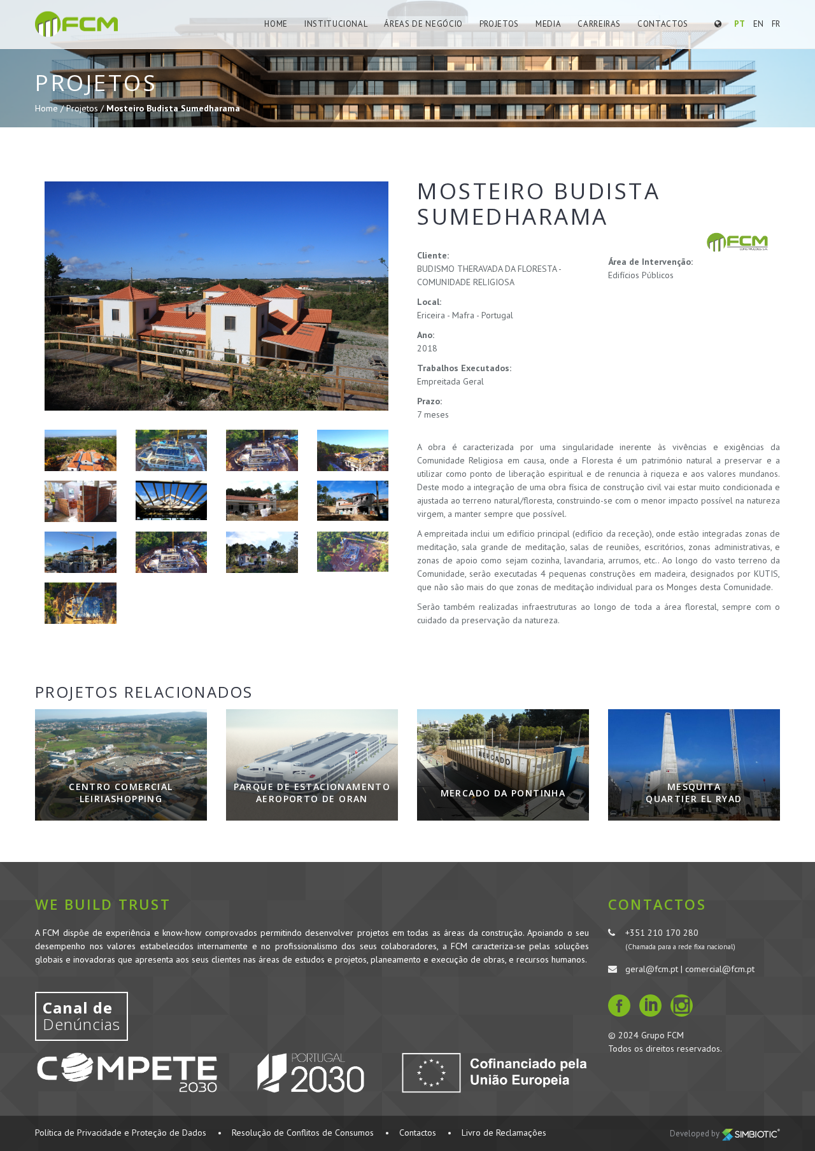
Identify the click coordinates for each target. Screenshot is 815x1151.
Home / (50, 108)
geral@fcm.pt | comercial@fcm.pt (690, 969)
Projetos (499, 23)
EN (758, 23)
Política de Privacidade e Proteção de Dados (120, 1132)
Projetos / (86, 108)
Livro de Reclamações (504, 1132)
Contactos (662, 23)
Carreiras (599, 23)
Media (548, 23)
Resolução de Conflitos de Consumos (303, 1132)
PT (739, 23)
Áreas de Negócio (423, 23)
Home (276, 23)
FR (776, 23)
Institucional (335, 23)
